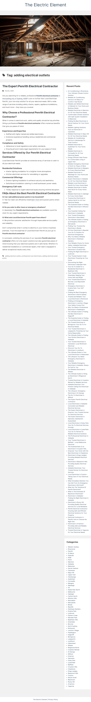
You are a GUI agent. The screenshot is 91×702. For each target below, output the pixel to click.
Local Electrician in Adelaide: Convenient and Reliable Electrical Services (77, 406)
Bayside (70, 607)
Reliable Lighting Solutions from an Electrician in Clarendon (77, 130)
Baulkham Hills (73, 620)
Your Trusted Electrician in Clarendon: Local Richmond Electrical (77, 344)
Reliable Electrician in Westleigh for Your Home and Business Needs (78, 175)
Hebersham (72, 643)
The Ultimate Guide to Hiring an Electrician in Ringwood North (77, 376)
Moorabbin (71, 600)
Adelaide (71, 564)
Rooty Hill (71, 682)
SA (69, 587)
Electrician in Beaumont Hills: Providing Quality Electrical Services (77, 464)
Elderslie (71, 555)
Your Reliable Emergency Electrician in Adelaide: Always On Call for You (78, 365)
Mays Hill (71, 572)
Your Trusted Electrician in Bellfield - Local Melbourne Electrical (77, 442)
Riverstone (71, 549)
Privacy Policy (53, 699)
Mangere (71, 583)
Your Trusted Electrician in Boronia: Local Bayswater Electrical (77, 282)
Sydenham (71, 579)
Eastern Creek (72, 615)
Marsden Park (72, 617)
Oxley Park (71, 660)
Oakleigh (71, 594)
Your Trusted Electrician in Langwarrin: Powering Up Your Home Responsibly (78, 331)
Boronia (70, 624)
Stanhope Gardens (74, 609)
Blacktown (71, 680)
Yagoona (71, 686)
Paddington (72, 632)
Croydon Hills (72, 667)
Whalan (70, 645)
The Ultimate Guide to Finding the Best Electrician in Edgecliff (78, 314)
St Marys (71, 553)
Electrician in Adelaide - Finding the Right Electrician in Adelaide (78, 498)
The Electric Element (45, 4)
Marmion (71, 562)
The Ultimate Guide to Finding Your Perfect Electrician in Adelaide (78, 337)
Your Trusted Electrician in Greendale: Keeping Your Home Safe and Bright (77, 275)
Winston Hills (72, 598)
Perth (70, 560)
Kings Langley (72, 671)
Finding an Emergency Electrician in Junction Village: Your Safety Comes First (78, 303)
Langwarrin (71, 639)
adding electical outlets (13, 256)
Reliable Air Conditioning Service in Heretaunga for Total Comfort (76, 140)
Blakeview (71, 566)
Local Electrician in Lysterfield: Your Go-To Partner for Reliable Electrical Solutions (78, 432)
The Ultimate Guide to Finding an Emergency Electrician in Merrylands (78, 222)
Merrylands (71, 602)
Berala (70, 605)
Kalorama (71, 658)
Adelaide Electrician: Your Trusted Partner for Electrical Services (78, 470)
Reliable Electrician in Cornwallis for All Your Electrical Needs (75, 153)
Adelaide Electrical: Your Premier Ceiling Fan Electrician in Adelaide (78, 387)
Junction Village (73, 630)
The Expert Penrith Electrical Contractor (30, 86)
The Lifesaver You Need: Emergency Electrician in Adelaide (76, 359)
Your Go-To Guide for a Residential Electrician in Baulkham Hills (76, 269)
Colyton (70, 675)
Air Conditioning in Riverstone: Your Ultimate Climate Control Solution (78, 93)
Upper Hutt (72, 575)
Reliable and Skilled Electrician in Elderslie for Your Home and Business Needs (78, 106)
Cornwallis (71, 581)
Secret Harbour (73, 568)
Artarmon (71, 684)
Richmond (71, 628)
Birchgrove (71, 637)
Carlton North (72, 596)
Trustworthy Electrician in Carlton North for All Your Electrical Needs (76, 200)
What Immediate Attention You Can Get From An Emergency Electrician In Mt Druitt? (78, 483)
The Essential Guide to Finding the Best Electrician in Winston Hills (78, 207)
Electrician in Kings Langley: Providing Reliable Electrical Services (77, 457)
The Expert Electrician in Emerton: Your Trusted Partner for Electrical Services (78, 412)
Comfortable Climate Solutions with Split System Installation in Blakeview (78, 117)
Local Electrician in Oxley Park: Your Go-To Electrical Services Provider (78, 425)
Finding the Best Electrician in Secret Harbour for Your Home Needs (78, 123)
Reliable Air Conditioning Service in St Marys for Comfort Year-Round (76, 100)
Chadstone (71, 669)
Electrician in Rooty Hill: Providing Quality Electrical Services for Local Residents (77, 504)
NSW (12, 91)
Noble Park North (74, 590)
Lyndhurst (71, 641)
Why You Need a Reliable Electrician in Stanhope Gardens (76, 239)
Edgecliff (71, 635)
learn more (35, 200)
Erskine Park (72, 611)
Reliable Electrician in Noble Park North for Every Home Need (77, 190)
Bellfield (70, 665)
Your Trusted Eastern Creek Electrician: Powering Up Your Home (78, 258)
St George (71, 652)
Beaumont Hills (73, 673)
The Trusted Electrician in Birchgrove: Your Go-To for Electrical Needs (77, 324)
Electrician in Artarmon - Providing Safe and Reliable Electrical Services (77, 526)
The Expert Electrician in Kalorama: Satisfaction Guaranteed (76, 419)
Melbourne (71, 592)
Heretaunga (72, 577)
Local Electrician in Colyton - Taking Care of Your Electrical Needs (78, 477)
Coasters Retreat (73, 650)
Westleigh (71, 585)
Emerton (71, 656)
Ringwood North (73, 647)
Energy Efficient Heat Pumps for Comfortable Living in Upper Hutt (77, 160)
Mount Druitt (72, 677)
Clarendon (71, 570)
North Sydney (72, 626)
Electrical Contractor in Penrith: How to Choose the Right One (77, 519)
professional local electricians (32, 256)
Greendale (71, 622)
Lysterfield (71, 662)
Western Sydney (73, 547)
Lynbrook (71, 613)
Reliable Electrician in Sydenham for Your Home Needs (76, 147)
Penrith (7, 91)
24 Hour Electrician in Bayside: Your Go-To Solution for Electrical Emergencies (78, 232)
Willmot (70, 654)
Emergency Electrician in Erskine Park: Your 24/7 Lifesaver (76, 288)
